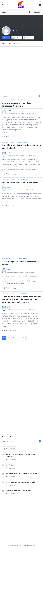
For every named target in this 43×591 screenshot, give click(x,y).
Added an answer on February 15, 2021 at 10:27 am (21, 155)
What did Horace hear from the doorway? (20, 182)
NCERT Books (10, 465)
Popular (5, 449)
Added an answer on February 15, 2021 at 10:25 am (21, 309)
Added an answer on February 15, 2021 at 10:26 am (21, 190)
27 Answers (12, 476)
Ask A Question (36, 12)
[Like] (2, 136)
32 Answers (12, 468)
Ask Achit (6, 38)
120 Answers (12, 459)
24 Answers (12, 485)
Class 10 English (22, 100)
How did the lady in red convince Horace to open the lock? (21, 146)
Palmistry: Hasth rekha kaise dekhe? (18, 490)
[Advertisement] (21, 69)
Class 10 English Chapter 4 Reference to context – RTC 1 (20, 263)
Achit (14, 30)
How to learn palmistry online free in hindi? (20, 482)
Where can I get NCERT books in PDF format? (21, 473)
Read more (5, 132)
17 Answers (12, 494)
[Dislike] (6, 137)
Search (5, 12)
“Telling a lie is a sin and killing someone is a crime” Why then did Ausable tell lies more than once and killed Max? (21, 299)
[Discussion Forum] (21, 4)
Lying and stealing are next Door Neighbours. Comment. (16, 104)
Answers (12, 449)
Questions (30, 38)
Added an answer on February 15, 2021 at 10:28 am (21, 113)
